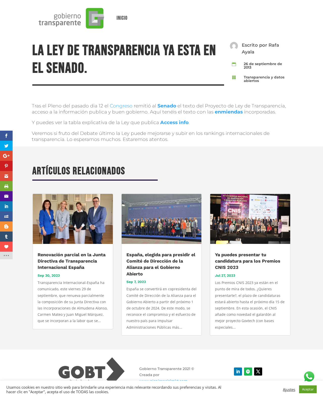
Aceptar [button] (308, 389)
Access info (174, 122)
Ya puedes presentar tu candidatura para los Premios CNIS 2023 (247, 261)
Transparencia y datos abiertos (264, 79)
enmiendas (229, 112)
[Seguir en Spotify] (248, 371)
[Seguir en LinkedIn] (238, 371)
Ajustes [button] (289, 389)
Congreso (121, 106)
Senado (166, 106)
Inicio (122, 18)
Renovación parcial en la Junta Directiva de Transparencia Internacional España (71, 261)
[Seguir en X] (258, 371)
